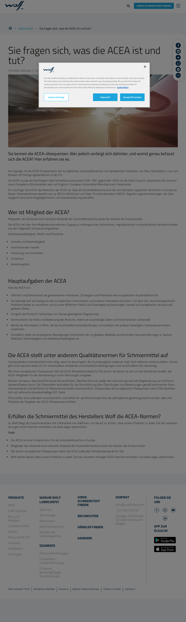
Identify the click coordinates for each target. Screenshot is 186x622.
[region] (94, 85)
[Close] (145, 67)
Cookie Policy (123, 87)
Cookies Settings (56, 97)
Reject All (105, 97)
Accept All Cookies (132, 97)
